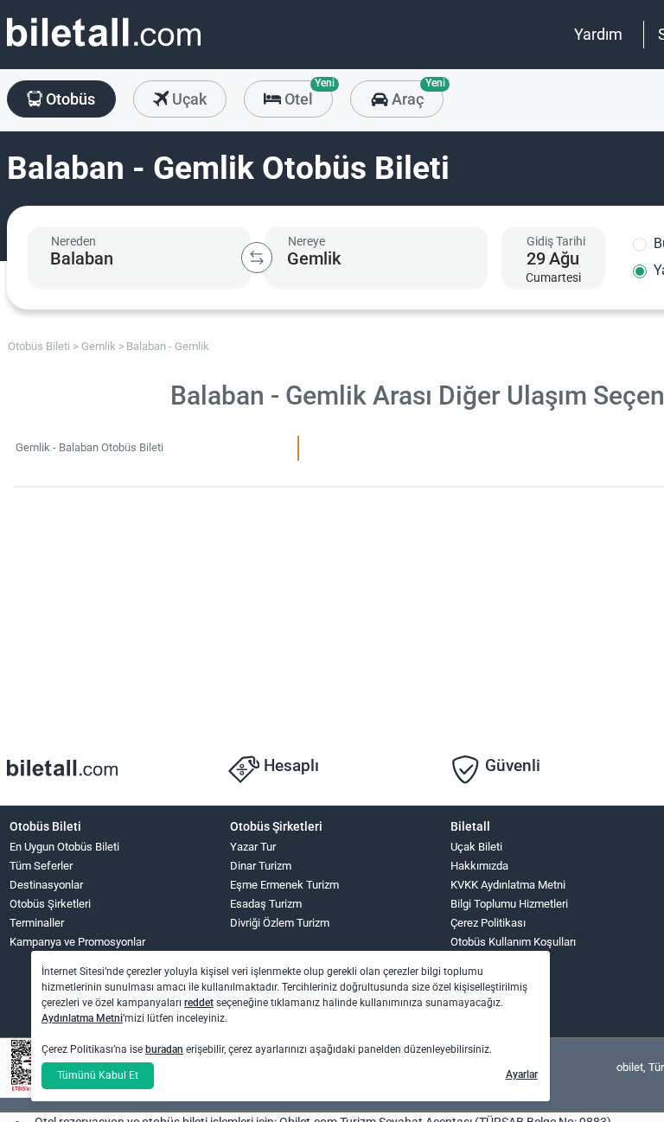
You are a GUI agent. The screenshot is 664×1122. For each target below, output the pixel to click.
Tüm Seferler (41, 865)
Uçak (188, 99)
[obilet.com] (104, 48)
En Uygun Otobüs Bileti (64, 846)
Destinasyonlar (46, 884)
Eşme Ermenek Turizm (284, 884)
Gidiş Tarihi (556, 241)
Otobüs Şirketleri (50, 903)
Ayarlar (522, 1074)
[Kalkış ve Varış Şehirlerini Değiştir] (256, 257)
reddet (199, 1003)
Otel (307, 94)
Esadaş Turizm (266, 903)
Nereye (306, 241)
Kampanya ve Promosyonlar (77, 941)
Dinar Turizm (260, 865)
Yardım (598, 34)
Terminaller (37, 922)
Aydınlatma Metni (82, 1018)
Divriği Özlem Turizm (279, 922)
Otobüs (68, 99)
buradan (164, 1049)
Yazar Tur (253, 846)
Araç (415, 94)
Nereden (73, 241)
